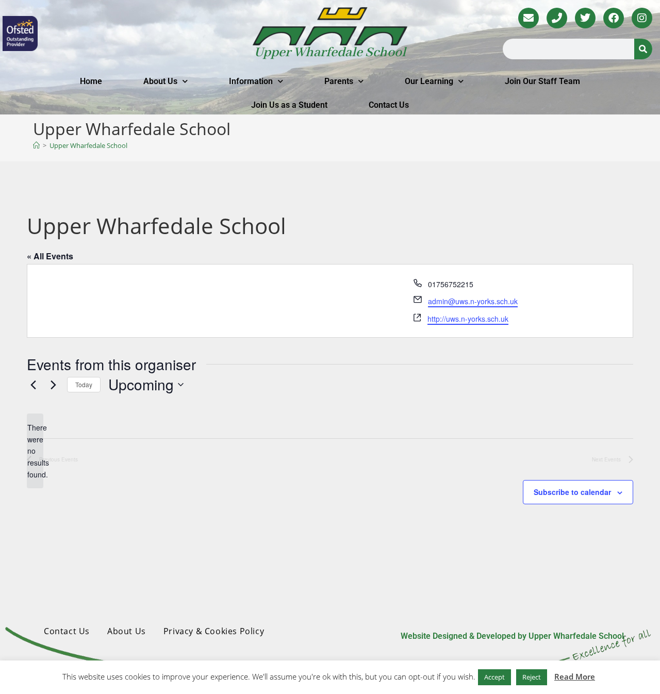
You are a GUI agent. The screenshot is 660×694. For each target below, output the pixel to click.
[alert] (35, 451)
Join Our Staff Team (542, 81)
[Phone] (557, 18)
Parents (338, 81)
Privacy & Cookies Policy (213, 631)
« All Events (50, 256)
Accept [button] (494, 677)
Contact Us (389, 105)
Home (91, 81)
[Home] (36, 145)
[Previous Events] (33, 384)
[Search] (643, 49)
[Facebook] (613, 18)
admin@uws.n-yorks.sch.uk (473, 301)
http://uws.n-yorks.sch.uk (467, 318)
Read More (574, 676)
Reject (531, 677)
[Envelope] (528, 18)
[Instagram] (642, 18)
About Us (160, 81)
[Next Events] (53, 384)
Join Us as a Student (289, 105)
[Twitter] (585, 18)
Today (83, 384)
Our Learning (429, 81)
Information (251, 81)
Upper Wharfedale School (330, 52)
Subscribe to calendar (572, 492)
